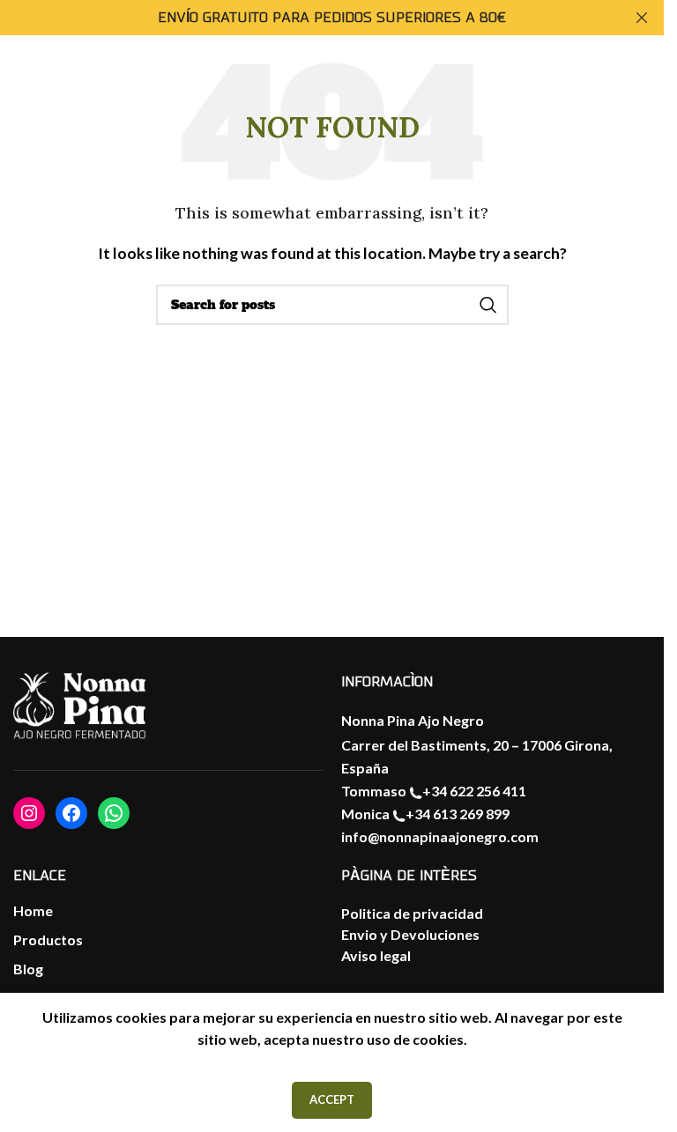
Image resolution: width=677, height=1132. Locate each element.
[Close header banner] (642, 17)
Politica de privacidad (412, 913)
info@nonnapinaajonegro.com (440, 836)
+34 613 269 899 (457, 813)
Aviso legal (376, 955)
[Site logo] (610, 93)
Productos (48, 939)
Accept (331, 1099)
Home (33, 910)
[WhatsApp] (114, 813)
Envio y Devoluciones (410, 934)
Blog (28, 968)
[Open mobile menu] (30, 95)
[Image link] (79, 706)
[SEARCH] (488, 305)
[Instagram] (29, 813)
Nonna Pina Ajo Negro (412, 720)
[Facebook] (71, 813)
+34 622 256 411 (474, 790)
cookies (438, 1039)
